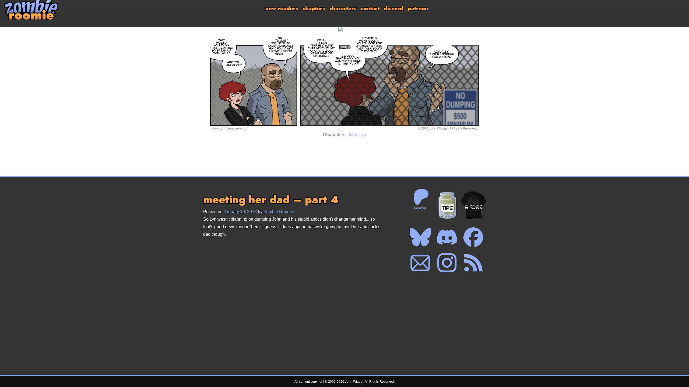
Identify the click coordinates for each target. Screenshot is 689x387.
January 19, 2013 (240, 211)
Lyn (362, 134)
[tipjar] (447, 205)
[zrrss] (473, 262)
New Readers (281, 8)
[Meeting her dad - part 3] (337, 146)
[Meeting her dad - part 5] (352, 146)
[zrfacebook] (473, 237)
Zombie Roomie (278, 211)
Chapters (314, 8)
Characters (343, 8)
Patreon (418, 8)
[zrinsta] (447, 262)
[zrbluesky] (420, 237)
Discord (393, 8)
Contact (370, 8)
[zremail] (420, 262)
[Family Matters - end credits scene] (365, 146)
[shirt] (473, 205)
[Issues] (324, 146)
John (352, 134)
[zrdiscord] (447, 237)
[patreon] (420, 199)
